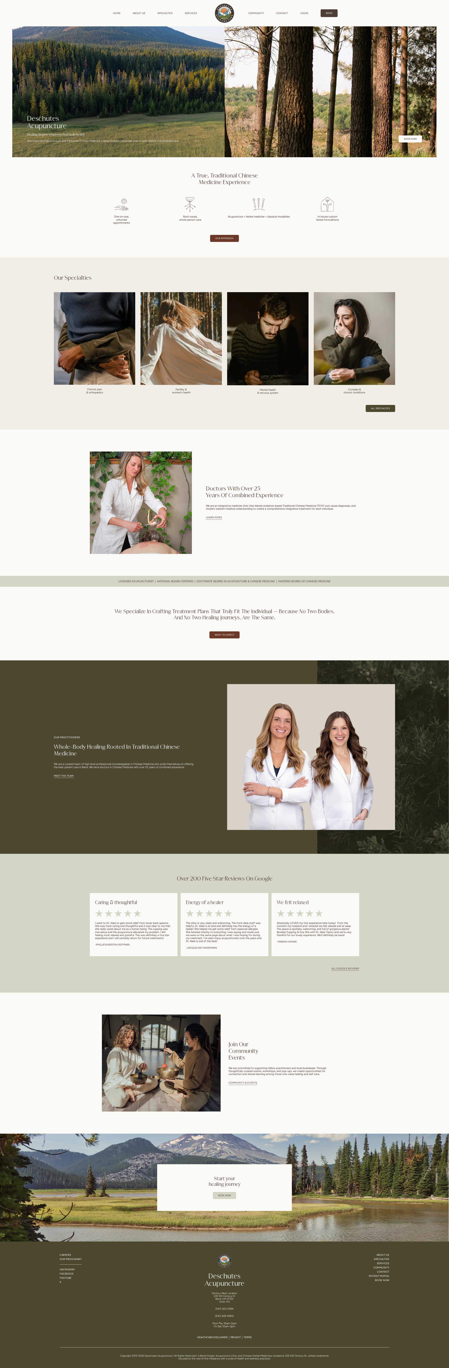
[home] (224, 13)
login (304, 13)
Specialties (165, 13)
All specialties (380, 408)
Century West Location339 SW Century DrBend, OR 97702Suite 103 (224, 1297)
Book (329, 13)
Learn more (214, 517)
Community (256, 13)
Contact (282, 13)
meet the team (64, 775)
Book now (410, 139)
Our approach (224, 238)
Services (191, 13)
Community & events (243, 1082)
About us (139, 13)
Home (116, 13)
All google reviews (345, 968)
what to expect (224, 634)
